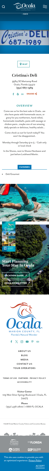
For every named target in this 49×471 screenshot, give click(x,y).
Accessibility (24, 382)
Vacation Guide (14, 276)
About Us (24, 351)
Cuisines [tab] (24, 167)
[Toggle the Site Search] (3, 6)
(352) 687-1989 (24, 87)
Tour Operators (24, 368)
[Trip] (37, 341)
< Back (25, 14)
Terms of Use (10, 378)
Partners (23, 378)
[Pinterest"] (32, 341)
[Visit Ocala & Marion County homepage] (24, 6)
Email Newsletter (16, 283)
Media (25, 359)
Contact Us (24, 364)
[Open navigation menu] (45, 6)
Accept (40, 466)
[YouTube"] (27, 341)
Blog (24, 355)
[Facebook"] (11, 341)
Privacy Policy (38, 378)
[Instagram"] (21, 341)
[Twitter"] (16, 341)
